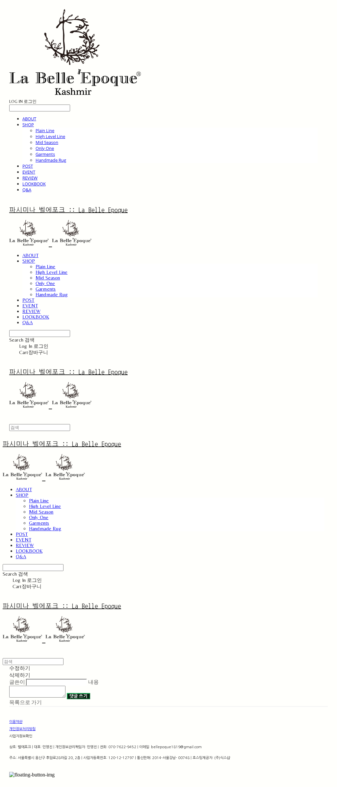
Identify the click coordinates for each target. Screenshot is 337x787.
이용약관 (15, 722)
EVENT (28, 172)
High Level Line (50, 136)
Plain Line (45, 130)
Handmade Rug (51, 160)
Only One (45, 148)
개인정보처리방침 (22, 729)
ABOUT (29, 119)
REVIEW (30, 178)
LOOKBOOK (34, 184)
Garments (45, 154)
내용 (93, 682)
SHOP (28, 125)
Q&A (26, 190)
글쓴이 (17, 682)
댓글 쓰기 (78, 696)
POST (27, 166)
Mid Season (47, 142)
